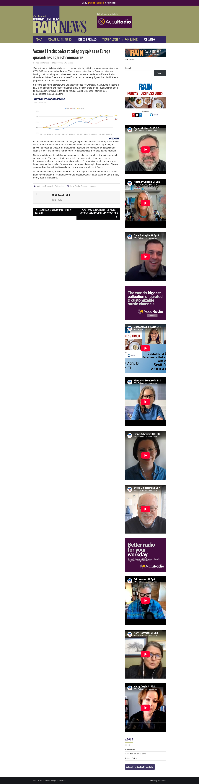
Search (128, 68)
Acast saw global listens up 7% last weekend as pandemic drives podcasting (99, 212)
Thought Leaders (111, 39)
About (39, 39)
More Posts (57, 200)
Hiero (152, 780)
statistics (61, 68)
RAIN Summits (131, 39)
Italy (72, 186)
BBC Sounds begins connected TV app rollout (54, 212)
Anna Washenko (66, 63)
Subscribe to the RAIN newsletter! (140, 767)
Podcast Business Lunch (60, 39)
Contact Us (130, 749)
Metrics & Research (87, 39)
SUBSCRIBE (130, 59)
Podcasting (149, 39)
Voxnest (93, 186)
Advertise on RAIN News (135, 754)
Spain (77, 186)
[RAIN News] (99, 19)
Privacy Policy (131, 758)
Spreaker (85, 186)
